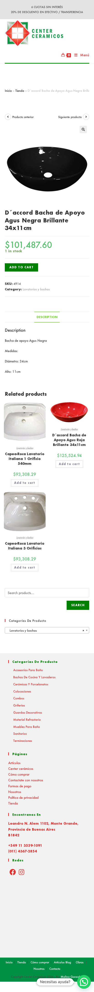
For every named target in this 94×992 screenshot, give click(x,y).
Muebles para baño (26, 727)
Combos (18, 698)
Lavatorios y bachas (36, 289)
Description (47, 317)
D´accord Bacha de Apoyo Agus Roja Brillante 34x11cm (69, 440)
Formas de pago (19, 786)
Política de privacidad (23, 797)
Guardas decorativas (27, 712)
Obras (80, 962)
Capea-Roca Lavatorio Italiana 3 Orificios (24, 545)
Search (78, 605)
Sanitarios (20, 733)
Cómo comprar (18, 774)
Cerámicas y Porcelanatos (30, 684)
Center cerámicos (20, 768)
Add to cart (21, 267)
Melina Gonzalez (72, 976)
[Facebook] (13, 872)
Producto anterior (23, 117)
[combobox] (47, 630)
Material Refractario (27, 719)
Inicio (8, 90)
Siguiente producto (70, 117)
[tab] (47, 317)
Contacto (54, 968)
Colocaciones (22, 691)
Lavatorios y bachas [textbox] (46, 630)
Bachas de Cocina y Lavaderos (34, 677)
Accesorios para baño (28, 670)
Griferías (19, 705)
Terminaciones (22, 741)
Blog (68, 962)
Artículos (14, 763)
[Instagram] (21, 872)
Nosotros (14, 792)
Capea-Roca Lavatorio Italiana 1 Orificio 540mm (24, 459)
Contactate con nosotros (25, 780)
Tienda (19, 90)
